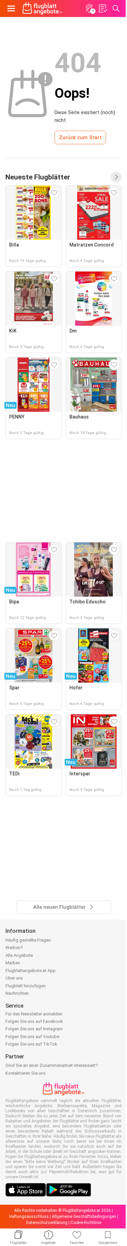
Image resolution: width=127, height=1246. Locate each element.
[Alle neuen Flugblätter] (116, 177)
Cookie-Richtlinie (85, 1222)
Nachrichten (17, 993)
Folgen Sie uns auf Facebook (34, 1021)
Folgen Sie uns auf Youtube (32, 1036)
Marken (12, 962)
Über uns (14, 978)
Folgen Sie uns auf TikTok (31, 1044)
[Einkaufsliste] (102, 8)
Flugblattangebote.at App (30, 970)
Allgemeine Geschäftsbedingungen (84, 1216)
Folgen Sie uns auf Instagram (34, 1028)
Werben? (14, 947)
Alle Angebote (19, 955)
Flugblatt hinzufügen (25, 985)
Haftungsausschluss (29, 1216)
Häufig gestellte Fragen (28, 940)
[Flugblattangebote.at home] (42, 8)
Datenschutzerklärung (46, 1222)
